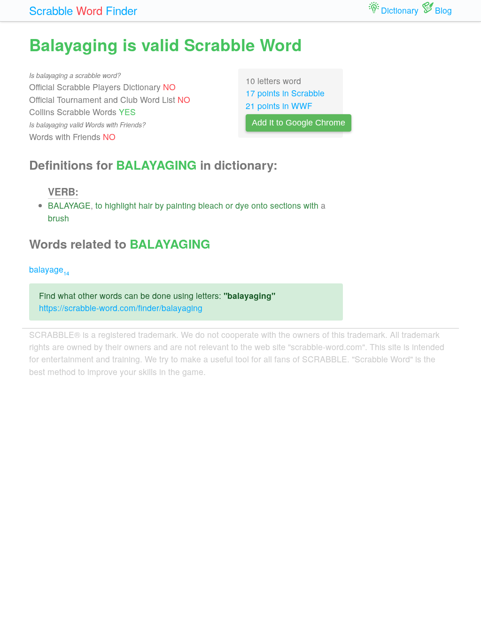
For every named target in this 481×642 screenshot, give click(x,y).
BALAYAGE (69, 205)
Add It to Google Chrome (298, 122)
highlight (120, 205)
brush (58, 218)
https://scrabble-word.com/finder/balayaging (120, 307)
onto (259, 205)
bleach (210, 205)
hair (146, 205)
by (159, 205)
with (310, 205)
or (229, 205)
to (98, 205)
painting (181, 205)
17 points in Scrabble (285, 93)
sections (285, 205)
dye (242, 205)
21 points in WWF (279, 105)
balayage (49, 269)
